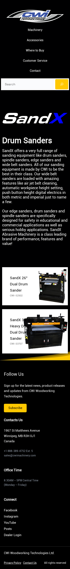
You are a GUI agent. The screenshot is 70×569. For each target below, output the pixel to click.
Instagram (11, 516)
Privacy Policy (12, 562)
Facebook (10, 510)
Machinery (35, 30)
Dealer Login (12, 535)
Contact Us (30, 562)
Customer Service (35, 60)
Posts (8, 529)
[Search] (61, 84)
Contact (35, 71)
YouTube (10, 523)
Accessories (35, 40)
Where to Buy (35, 50)
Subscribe (15, 408)
